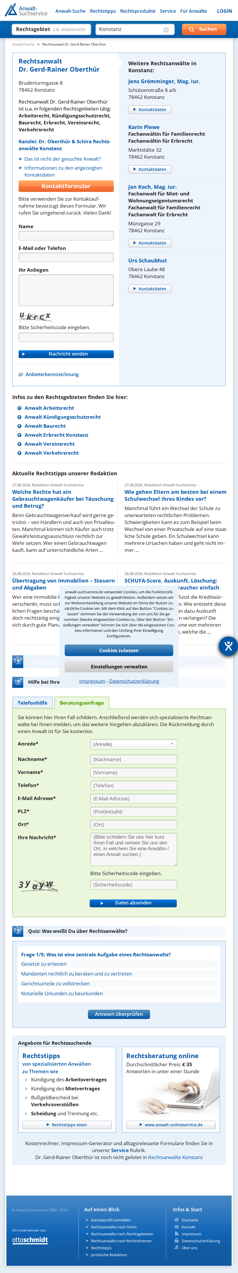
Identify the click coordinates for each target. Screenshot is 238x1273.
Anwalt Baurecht (45, 425)
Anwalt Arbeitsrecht (49, 408)
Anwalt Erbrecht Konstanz (56, 434)
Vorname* (30, 772)
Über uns (189, 1247)
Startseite (190, 1220)
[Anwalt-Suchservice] (37, 13)
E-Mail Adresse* (37, 798)
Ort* (23, 824)
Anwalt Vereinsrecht (50, 443)
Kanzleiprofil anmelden (111, 1220)
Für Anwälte (193, 11)
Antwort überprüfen (119, 1014)
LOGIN (224, 11)
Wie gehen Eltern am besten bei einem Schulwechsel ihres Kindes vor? (176, 495)
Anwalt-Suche (70, 11)
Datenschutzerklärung (134, 681)
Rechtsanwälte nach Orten (114, 1227)
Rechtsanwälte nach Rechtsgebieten (122, 1234)
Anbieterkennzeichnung (52, 374)
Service (168, 11)
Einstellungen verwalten (119, 666)
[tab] (32, 702)
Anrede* (28, 743)
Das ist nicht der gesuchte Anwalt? (62, 158)
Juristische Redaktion (109, 1254)
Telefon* (28, 785)
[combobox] (134, 744)
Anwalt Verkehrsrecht (52, 452)
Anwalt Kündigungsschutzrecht (63, 417)
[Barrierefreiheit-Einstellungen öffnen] (228, 646)
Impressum (92, 681)
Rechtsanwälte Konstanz (175, 1157)
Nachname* (32, 759)
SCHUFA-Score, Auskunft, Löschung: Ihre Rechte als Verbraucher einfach (172, 584)
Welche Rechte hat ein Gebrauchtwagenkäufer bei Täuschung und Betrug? (62, 498)
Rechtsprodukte (138, 11)
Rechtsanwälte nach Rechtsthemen (121, 1240)
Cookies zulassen (119, 650)
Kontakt (189, 1227)
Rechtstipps (103, 11)
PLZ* (23, 811)
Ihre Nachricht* (37, 837)
